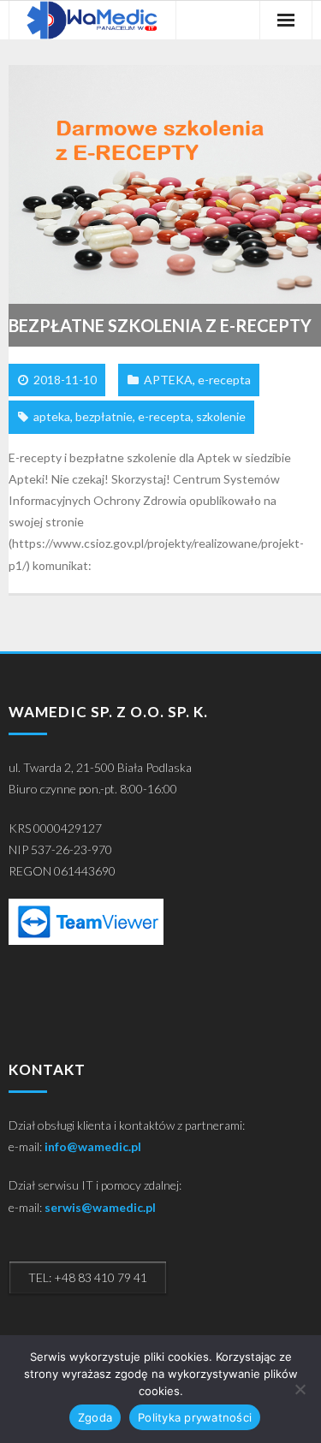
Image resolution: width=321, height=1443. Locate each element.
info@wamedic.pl (93, 1146)
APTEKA (168, 379)
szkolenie (221, 416)
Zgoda (95, 1417)
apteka (51, 416)
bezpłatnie (104, 416)
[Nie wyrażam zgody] (299, 1389)
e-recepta (224, 379)
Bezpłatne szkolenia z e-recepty (160, 325)
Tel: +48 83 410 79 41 (87, 1277)
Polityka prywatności (195, 1417)
